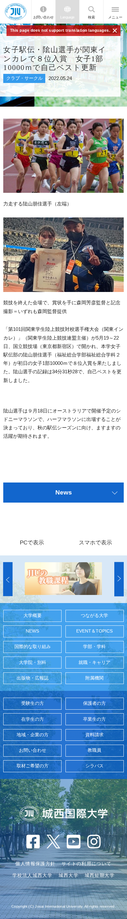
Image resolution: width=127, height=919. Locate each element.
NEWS (32, 631)
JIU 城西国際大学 (16, 11)
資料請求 (94, 734)
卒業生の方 (94, 719)
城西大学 (68, 875)
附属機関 (94, 678)
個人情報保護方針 (35, 863)
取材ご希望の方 (33, 765)
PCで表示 (32, 543)
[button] (8, 579)
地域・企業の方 (33, 734)
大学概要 (32, 615)
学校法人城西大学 (32, 875)
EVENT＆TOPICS (94, 631)
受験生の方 (32, 703)
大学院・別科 (32, 662)
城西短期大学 (100, 875)
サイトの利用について (87, 863)
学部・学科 (94, 646)
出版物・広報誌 (33, 678)
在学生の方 (32, 719)
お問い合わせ (43, 17)
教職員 (94, 750)
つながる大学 (94, 615)
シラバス (94, 765)
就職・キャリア (94, 662)
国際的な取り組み (32, 646)
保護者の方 (94, 703)
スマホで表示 (95, 543)
